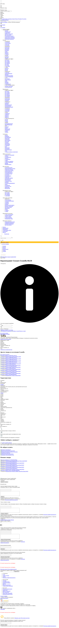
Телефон (2, 519)
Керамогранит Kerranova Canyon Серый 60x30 (15, 463)
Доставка (20, 18)
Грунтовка (7, 174)
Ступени (7, 54)
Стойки (6, 211)
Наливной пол (8, 179)
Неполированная (8, 104)
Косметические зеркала (9, 205)
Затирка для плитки (9, 86)
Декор (6, 51)
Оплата (16, 18)
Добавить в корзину (4, 329)
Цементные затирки (9, 169)
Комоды (6, 158)
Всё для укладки (8, 224)
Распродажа (6, 233)
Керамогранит (8, 31)
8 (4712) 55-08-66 (3, 22)
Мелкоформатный (8, 124)
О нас (4, 574)
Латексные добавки (9, 177)
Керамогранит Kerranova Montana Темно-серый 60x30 (16, 460)
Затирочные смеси (8, 167)
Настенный (7, 99)
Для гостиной (7, 43)
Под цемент (7, 96)
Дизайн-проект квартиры (7, 18)
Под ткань (7, 65)
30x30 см (7, 115)
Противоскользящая (9, 75)
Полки (6, 209)
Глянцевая (7, 72)
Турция (6, 121)
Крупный (7, 56)
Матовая (6, 74)
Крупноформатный (9, 123)
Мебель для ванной (9, 33)
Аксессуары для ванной (9, 36)
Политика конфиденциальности (9, 577)
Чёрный (6, 132)
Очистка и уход (8, 186)
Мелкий (6, 57)
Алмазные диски (8, 181)
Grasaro (1, 392)
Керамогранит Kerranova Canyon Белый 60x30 (15, 465)
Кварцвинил (5, 229)
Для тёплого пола (8, 173)
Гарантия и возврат (6, 582)
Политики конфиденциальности (11, 499)
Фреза (6, 184)
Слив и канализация (9, 214)
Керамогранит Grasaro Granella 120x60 (13, 356)
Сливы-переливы (8, 217)
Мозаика (6, 52)
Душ (6, 150)
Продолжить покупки (25, 617)
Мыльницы (7, 208)
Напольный (7, 98)
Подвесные (7, 139)
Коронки (7, 182)
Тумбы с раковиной (9, 162)
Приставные (7, 144)
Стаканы (7, 210)
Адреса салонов (6, 575)
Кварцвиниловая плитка (10, 221)
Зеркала (6, 156)
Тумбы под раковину (9, 161)
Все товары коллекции (4, 354)
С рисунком (7, 66)
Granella (2, 384)
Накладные (7, 138)
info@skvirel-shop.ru (4, 598)
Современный (8, 83)
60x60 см (7, 117)
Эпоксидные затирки (9, 170)
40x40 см (7, 116)
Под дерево (7, 61)
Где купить (24, 18)
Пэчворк (6, 82)
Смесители (7, 145)
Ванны (6, 135)
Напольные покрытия (9, 39)
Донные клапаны (8, 215)
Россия (6, 70)
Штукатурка (7, 188)
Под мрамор (7, 63)
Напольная (7, 47)
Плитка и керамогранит (7, 588)
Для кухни (7, 44)
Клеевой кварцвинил (9, 223)
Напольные (7, 147)
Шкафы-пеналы (8, 164)
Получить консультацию (5, 556)
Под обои (7, 64)
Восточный (7, 78)
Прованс (6, 81)
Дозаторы (7, 203)
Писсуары (7, 141)
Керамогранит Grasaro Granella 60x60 (13, 365)
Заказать (2, 496)
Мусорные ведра (8, 207)
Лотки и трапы (8, 216)
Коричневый (7, 128)
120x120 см (7, 113)
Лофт (6, 80)
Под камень (7, 62)
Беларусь (7, 68)
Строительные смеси (7, 230)
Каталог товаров (5, 242)
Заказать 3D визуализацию (5, 339)
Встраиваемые (8, 137)
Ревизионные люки (9, 218)
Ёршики (6, 204)
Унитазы (6, 142)
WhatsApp (6, 519)
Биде (6, 146)
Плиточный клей (8, 87)
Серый (6, 130)
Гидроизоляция (8, 175)
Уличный (7, 100)
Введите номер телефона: (5, 520)
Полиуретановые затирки (10, 168)
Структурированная (9, 76)
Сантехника (7, 32)
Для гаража (7, 110)
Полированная (8, 105)
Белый (6, 127)
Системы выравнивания (10, 183)
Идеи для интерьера (7, 584)
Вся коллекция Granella (5, 334)
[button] (1, 236)
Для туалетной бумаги (9, 200)
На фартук (7, 49)
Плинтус (7, 53)
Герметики (7, 176)
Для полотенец (8, 199)
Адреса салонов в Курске (7, 442)
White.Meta (2, 609)
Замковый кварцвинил (9, 222)
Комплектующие (8, 149)
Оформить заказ (17, 617)
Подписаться (16, 571)
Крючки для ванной (9, 206)
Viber (9, 519)
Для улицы (7, 45)
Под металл (7, 94)
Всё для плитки (8, 34)
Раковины (7, 136)
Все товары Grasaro (4, 333)
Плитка (6, 30)
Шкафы (6, 163)
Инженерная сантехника (10, 38)
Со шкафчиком (8, 157)
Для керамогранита (9, 172)
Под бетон (7, 59)
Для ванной (7, 42)
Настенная (7, 48)
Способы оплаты (6, 581)
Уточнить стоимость (4, 513)
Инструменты (8, 180)
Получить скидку (4, 624)
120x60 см (7, 114)
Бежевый (7, 126)
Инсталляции (7, 140)
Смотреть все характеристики (6, 349)
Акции (13, 18)
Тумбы (6, 160)
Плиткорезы (7, 185)
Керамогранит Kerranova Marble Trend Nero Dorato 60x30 (17, 471)
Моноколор (7, 129)
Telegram (12, 519)
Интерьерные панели (9, 35)
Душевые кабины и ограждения (11, 151)
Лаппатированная (8, 73)
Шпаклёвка (7, 187)
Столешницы (7, 159)
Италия (6, 69)
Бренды (4, 232)
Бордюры (7, 50)
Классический (8, 79)
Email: (1, 571)
